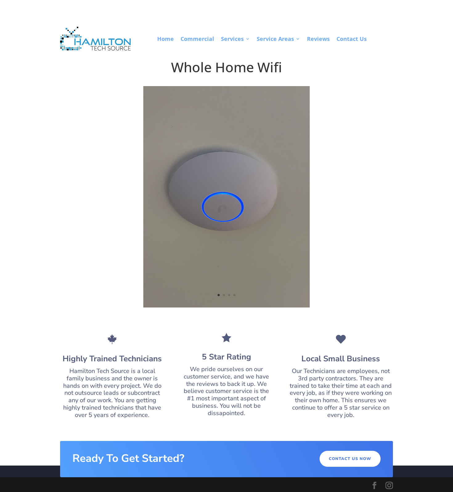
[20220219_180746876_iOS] (226, 306)
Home (165, 38)
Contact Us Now (350, 459)
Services (232, 38)
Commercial (197, 38)
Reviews (318, 38)
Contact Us (352, 38)
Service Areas (275, 38)
